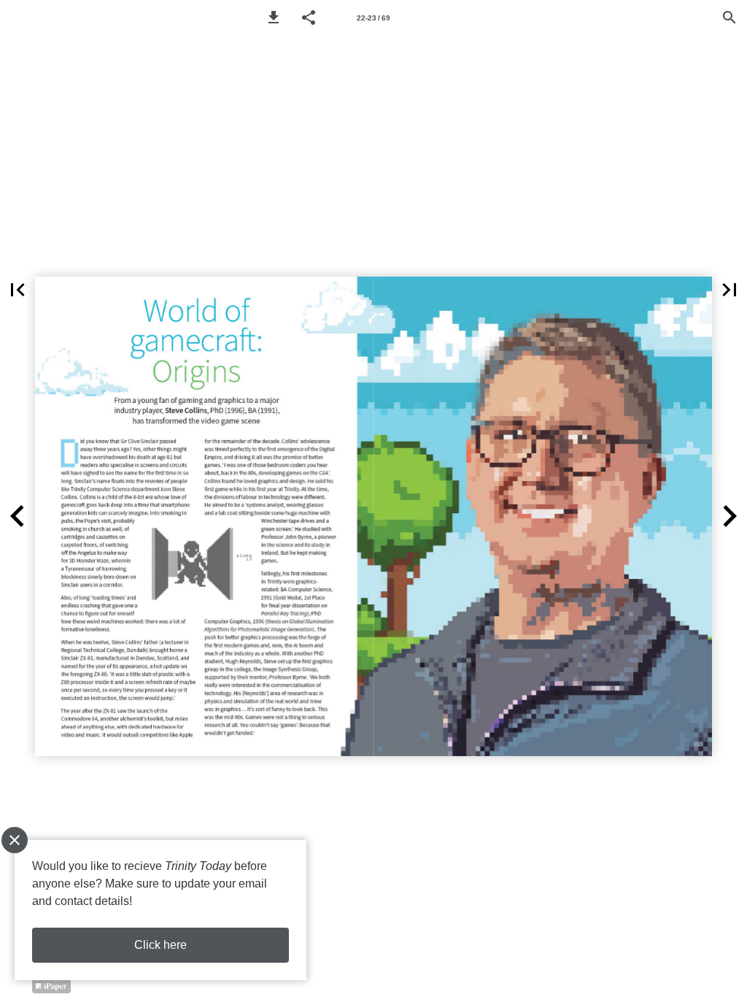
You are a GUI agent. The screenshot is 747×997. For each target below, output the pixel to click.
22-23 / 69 (373, 18)
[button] (273, 17)
